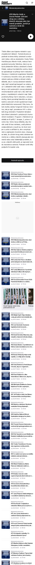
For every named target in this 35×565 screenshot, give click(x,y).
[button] (27, 3)
